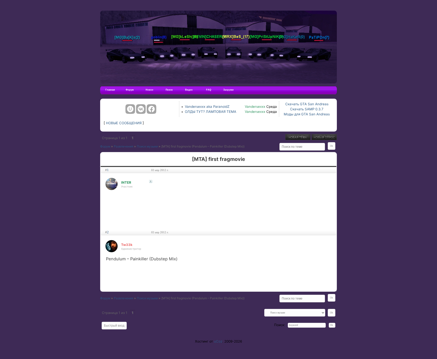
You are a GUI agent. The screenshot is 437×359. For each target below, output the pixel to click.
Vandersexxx (255, 106)
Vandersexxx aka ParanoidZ (207, 106)
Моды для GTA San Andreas (307, 114)
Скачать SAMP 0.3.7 (306, 109)
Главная (110, 90)
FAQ (208, 90)
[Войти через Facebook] (151, 109)
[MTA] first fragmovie (176, 146)
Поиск (169, 90)
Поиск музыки (147, 146)
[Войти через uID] (130, 109)
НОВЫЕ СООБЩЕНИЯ (124, 123)
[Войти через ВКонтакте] (141, 109)
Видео (189, 90)
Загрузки (228, 90)
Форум (130, 90)
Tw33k (127, 245)
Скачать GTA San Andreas (307, 104)
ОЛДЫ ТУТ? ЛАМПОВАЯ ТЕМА (210, 112)
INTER (126, 182)
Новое (149, 90)
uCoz (218, 341)
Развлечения (123, 146)
